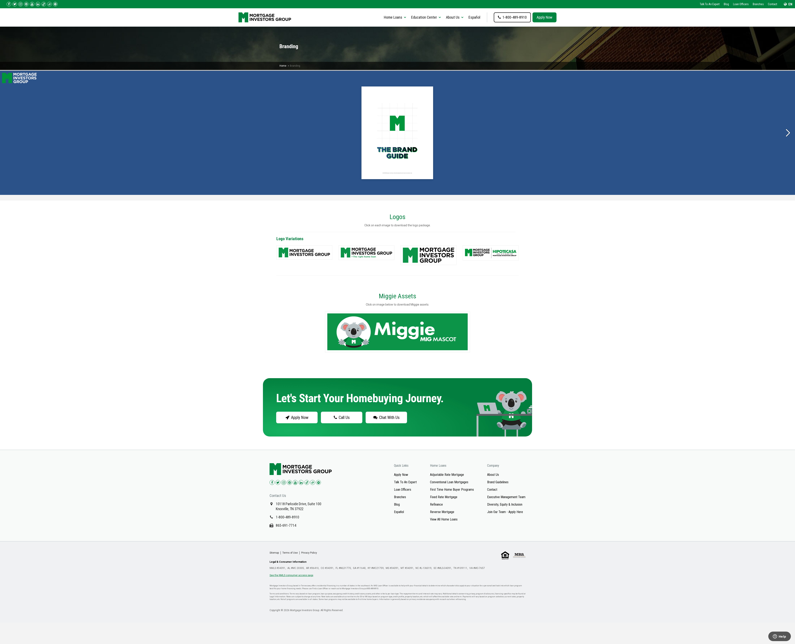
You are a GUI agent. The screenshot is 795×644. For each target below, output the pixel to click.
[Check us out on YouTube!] (32, 4)
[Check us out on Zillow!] (49, 4)
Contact (772, 4)
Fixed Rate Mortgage (443, 497)
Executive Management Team (506, 497)
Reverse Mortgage (442, 512)
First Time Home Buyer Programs (452, 490)
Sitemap (274, 552)
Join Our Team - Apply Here (505, 512)
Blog (726, 4)
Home (282, 65)
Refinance (436, 504)
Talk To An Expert (710, 4)
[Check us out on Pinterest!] (26, 4)
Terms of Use (290, 552)
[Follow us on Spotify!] (55, 4)
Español (474, 17)
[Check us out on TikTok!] (43, 4)
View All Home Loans (444, 519)
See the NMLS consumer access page (291, 575)
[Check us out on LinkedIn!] (38, 4)
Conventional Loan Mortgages (449, 482)
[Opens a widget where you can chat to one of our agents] (779, 637)
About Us (493, 475)
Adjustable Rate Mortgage (447, 475)
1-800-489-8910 (287, 517)
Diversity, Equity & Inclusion (504, 504)
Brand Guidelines (497, 482)
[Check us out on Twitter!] (14, 4)
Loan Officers (741, 4)
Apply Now (544, 17)
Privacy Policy (309, 552)
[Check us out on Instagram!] (20, 4)
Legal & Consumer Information (288, 561)
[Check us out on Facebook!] (9, 4)
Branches (758, 4)
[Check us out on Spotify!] (318, 482)
